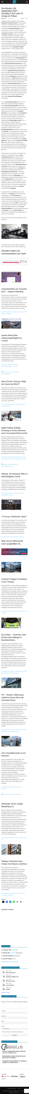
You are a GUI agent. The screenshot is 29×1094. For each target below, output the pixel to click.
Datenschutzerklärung (11, 1088)
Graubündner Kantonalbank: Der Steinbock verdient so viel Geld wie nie (14, 1061)
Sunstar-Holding (10, 985)
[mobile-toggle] (2, 2)
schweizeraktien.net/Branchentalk (9, 961)
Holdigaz (8, 989)
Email (2, 1021)
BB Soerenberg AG (10, 981)
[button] (27, 2)
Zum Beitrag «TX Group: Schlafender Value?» (12, 536)
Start (2, 5)
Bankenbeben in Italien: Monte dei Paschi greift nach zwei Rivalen (13, 1056)
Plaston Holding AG (10, 972)
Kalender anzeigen (5, 992)
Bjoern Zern (4, 18)
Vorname (3, 1011)
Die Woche (7, 5)
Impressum (19, 1088)
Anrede (2, 1026)
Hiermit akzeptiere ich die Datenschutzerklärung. (13, 1031)
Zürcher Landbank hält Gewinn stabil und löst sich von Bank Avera (13, 1052)
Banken (13, 950)
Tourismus (12, 952)
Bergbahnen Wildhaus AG (12, 976)
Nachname (3, 1016)
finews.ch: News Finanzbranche (9, 1041)
